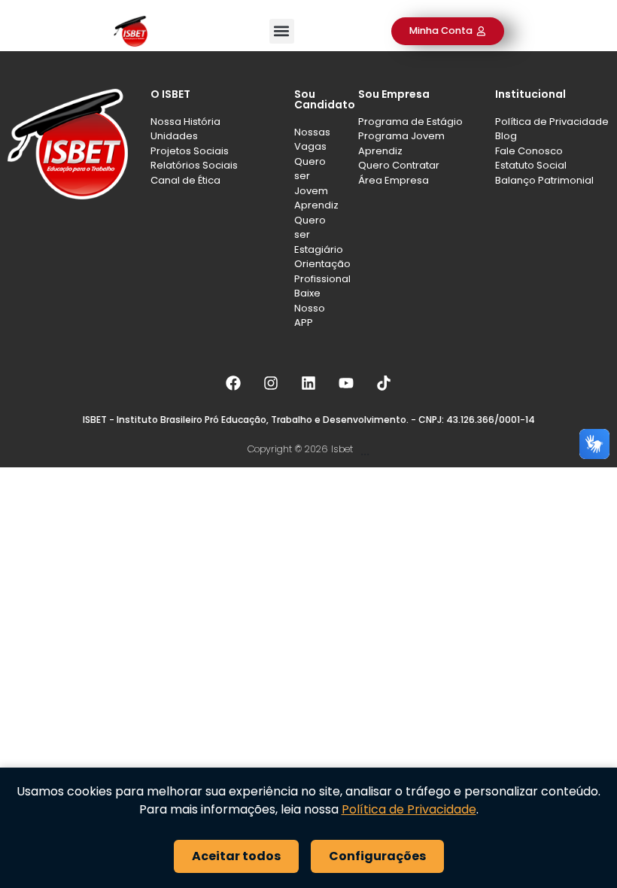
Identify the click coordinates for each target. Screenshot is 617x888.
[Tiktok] (384, 383)
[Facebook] (233, 383)
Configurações (377, 856)
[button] (281, 31)
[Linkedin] (308, 383)
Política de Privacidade (409, 809)
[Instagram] (271, 383)
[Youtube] (346, 383)
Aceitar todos (236, 856)
